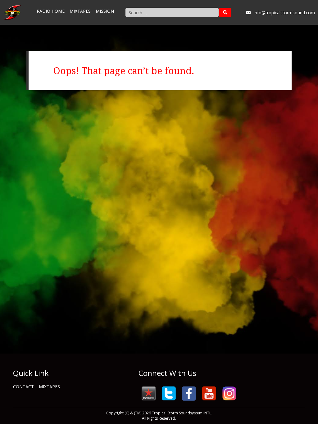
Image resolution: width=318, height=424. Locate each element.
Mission (105, 11)
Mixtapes (80, 11)
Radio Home (51, 11)
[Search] (225, 12)
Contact (23, 387)
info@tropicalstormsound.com (284, 13)
